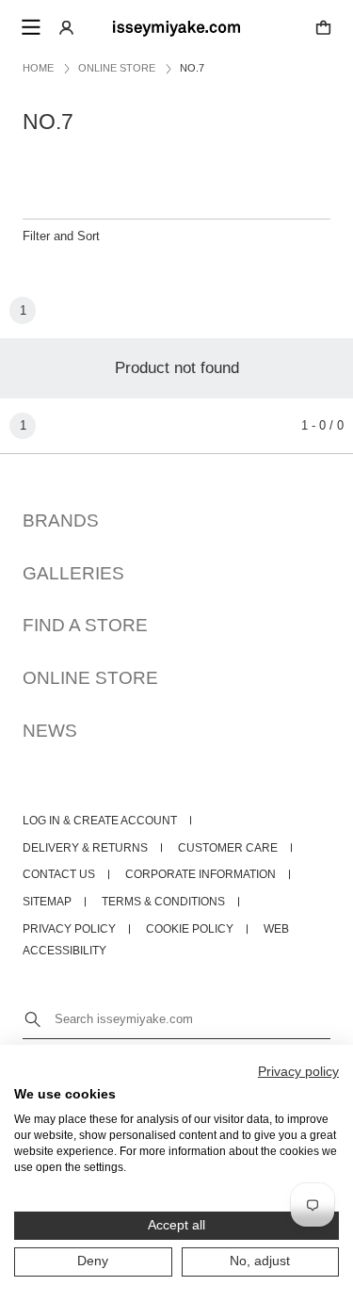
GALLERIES (73, 573)
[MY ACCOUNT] (66, 27)
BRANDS (61, 520)
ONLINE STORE (90, 678)
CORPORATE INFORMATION (200, 874)
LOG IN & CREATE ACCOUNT (100, 820)
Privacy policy (298, 1072)
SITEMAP (47, 901)
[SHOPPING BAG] (323, 27)
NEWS (50, 731)
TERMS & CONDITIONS (163, 901)
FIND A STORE (85, 625)
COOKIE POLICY (189, 929)
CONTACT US (59, 874)
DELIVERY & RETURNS (85, 848)
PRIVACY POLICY (69, 929)
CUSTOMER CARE (228, 848)
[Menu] (30, 27)
